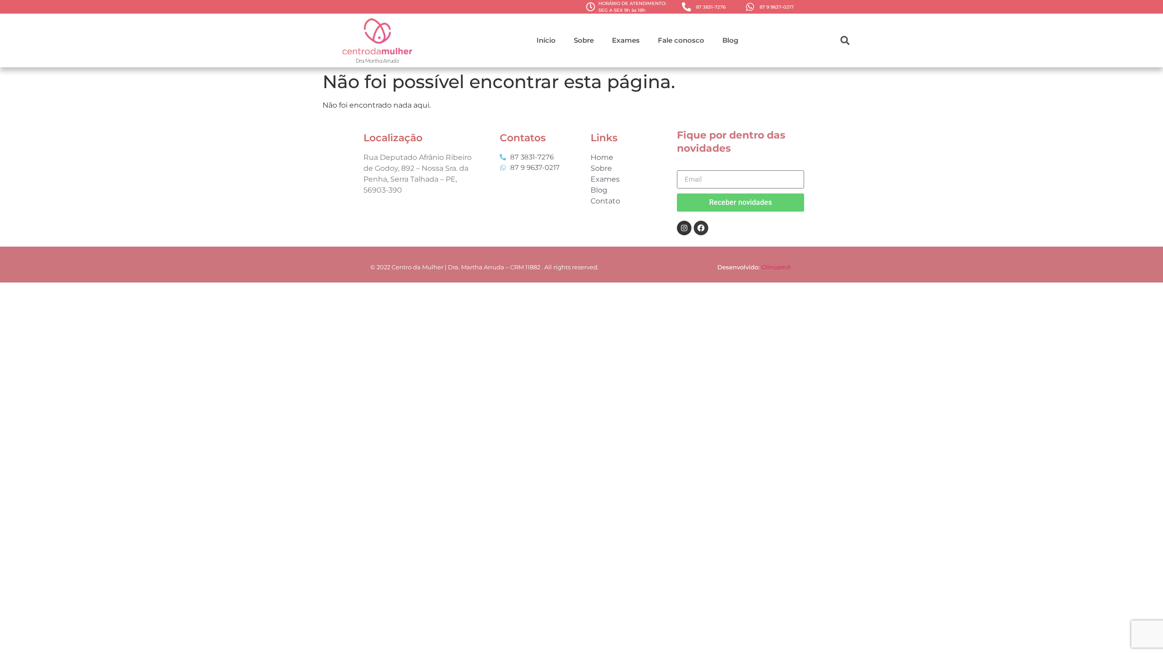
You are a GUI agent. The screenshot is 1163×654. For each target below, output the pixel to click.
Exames (626, 40)
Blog (730, 40)
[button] (845, 40)
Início (546, 40)
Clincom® (777, 267)
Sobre (584, 40)
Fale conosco (681, 40)
